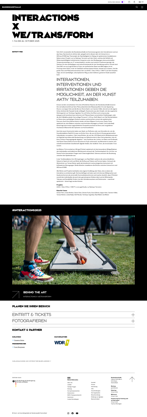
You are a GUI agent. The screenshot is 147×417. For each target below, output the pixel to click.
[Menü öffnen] (142, 7)
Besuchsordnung (95, 395)
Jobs (92, 388)
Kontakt (93, 382)
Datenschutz (70, 393)
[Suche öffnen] (137, 7)
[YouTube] (77, 413)
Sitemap (69, 389)
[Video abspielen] (73, 250)
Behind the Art (35, 292)
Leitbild (69, 384)
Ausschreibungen (95, 390)
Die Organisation (95, 393)
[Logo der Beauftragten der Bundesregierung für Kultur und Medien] (23, 384)
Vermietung (94, 386)
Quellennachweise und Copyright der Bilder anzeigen (31, 361)
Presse (93, 384)
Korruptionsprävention (73, 391)
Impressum (70, 397)
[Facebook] (73, 413)
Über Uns (69, 382)
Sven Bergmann (19, 347)
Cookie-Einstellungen (73, 399)
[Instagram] (68, 413)
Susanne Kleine (19, 340)
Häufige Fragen (71, 386)
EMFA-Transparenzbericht (74, 395)
